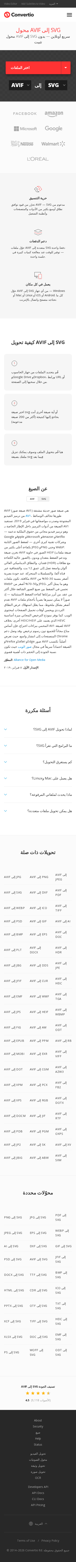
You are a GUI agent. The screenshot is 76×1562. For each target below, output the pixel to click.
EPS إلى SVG (38, 1233)
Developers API (38, 1487)
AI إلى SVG (11, 1246)
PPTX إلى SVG (13, 1306)
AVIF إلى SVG (13, 892)
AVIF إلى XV (63, 1144)
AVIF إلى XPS (13, 1100)
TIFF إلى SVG (39, 1321)
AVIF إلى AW (38, 1027)
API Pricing (38, 1505)
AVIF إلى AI (62, 921)
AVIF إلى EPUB (14, 1041)
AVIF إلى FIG (12, 1027)
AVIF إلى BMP (13, 934)
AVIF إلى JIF (38, 1116)
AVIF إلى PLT (13, 950)
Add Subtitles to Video (33, 3)
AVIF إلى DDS (39, 965)
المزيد (52, 3)
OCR (38, 1478)
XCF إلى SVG (12, 1321)
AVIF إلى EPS (38, 934)
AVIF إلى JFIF (12, 981)
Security (38, 1426)
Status (38, 1444)
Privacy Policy (50, 1540)
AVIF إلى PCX (39, 1085)
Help (38, 1438)
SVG (44, 498)
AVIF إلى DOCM (15, 1116)
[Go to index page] (19, 14)
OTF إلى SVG (38, 1306)
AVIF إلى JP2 (12, 1144)
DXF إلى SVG (38, 1246)
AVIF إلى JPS (12, 1012)
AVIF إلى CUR (39, 981)
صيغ (38, 1432)
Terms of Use (26, 1540)
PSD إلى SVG (12, 1259)
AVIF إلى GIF (38, 921)
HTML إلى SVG (14, 1290)
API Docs (38, 1493)
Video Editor (10, 3)
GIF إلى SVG (63, 1246)
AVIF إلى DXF (39, 892)
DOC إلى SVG (39, 1337)
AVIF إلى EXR (38, 1054)
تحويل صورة (38, 1472)
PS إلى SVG (11, 1352)
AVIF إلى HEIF (39, 1012)
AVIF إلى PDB (13, 1131)
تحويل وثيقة (38, 1466)
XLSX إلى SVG (13, 1337)
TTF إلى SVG (38, 1275)
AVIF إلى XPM (13, 1085)
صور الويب (25, 647)
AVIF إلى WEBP (14, 908)
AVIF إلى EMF (13, 996)
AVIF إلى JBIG (13, 1158)
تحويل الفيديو (38, 1453)
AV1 (28, 516)
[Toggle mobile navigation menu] (69, 15)
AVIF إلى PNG (39, 877)
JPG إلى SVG (38, 1217)
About (38, 1420)
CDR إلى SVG (38, 1290)
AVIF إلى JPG (12, 877)
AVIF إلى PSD (13, 921)
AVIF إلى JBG (12, 965)
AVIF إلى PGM (39, 1131)
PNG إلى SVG (13, 1217)
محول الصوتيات (38, 1459)
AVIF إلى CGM (39, 1069)
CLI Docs (38, 1499)
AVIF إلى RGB (39, 1100)
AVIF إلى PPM (39, 1041)
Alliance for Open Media (29, 660)
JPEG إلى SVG (13, 1233)
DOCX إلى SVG (14, 1275)
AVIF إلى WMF (39, 996)
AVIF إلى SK (38, 1144)
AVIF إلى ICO (38, 908)
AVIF (32, 498)
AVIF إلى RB (63, 1041)
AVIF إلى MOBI (14, 1054)
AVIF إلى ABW (39, 1158)
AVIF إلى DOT (13, 1069)
